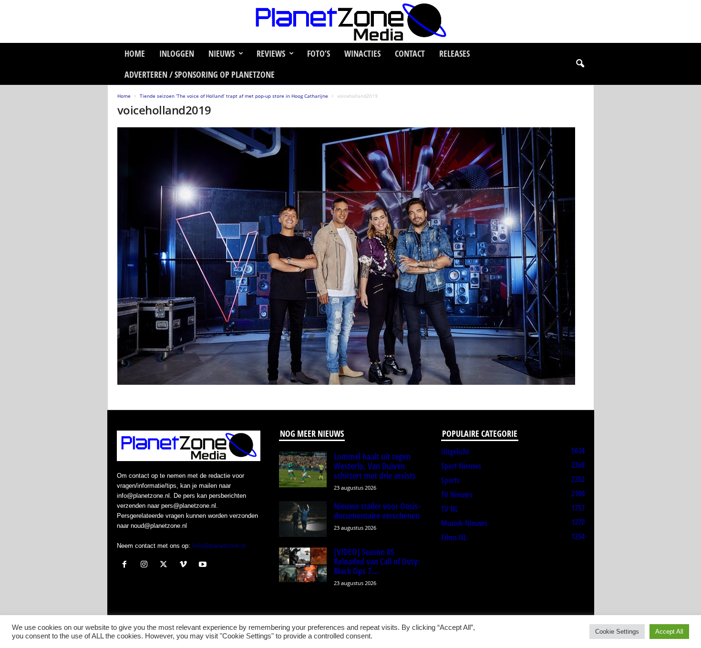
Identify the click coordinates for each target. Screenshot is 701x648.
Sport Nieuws (461, 466)
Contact (410, 53)
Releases (454, 53)
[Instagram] (146, 565)
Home (134, 53)
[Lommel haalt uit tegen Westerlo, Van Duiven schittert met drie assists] (303, 469)
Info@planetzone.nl (219, 545)
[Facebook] (126, 565)
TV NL (449, 509)
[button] (579, 63)
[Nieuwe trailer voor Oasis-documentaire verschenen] (303, 519)
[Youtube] (204, 565)
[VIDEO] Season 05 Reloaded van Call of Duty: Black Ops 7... (377, 561)
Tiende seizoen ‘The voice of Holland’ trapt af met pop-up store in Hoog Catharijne (234, 96)
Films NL (453, 537)
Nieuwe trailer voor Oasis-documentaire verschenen (377, 510)
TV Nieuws (457, 494)
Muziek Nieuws (464, 523)
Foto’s (318, 53)
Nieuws (221, 53)
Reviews (271, 53)
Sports (450, 480)
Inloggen (176, 53)
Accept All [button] (669, 631)
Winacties (362, 53)
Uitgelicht (455, 451)
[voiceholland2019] (351, 256)
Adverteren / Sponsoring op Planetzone (199, 74)
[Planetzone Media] (350, 21)
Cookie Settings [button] (617, 631)
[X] (165, 565)
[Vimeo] (185, 565)
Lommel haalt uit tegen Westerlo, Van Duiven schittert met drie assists (375, 466)
